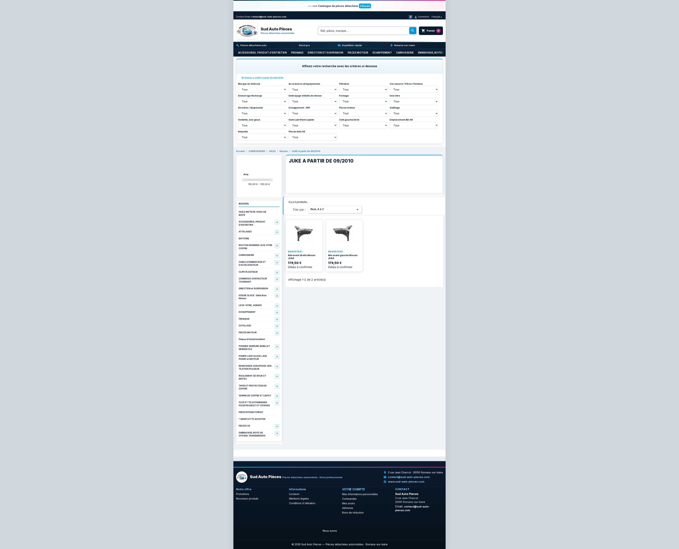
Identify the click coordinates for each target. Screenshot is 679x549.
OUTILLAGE (245, 325)
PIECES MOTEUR (248, 332)
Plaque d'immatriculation (252, 339)
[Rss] (247, 522)
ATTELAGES (245, 231)
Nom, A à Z (335, 209)
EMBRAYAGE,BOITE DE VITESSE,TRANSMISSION (252, 434)
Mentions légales (299, 498)
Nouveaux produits (247, 498)
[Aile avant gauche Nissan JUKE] (344, 234)
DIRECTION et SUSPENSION (253, 288)
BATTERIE (244, 238)
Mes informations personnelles (360, 494)
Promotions (242, 493)
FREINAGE (244, 319)
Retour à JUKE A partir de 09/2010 (264, 77)
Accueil (244, 203)
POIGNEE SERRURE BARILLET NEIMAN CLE (254, 348)
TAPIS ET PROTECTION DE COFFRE (253, 387)
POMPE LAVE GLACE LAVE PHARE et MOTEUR (253, 357)
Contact (240, 16)
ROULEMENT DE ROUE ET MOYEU (252, 377)
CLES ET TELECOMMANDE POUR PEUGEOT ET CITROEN (254, 404)
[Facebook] (410, 16)
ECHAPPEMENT (247, 312)
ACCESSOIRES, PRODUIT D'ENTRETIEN (252, 223)
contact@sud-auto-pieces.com (268, 16)
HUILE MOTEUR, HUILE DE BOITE (252, 213)
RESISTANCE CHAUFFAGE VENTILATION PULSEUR (255, 367)
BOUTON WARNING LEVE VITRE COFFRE (255, 247)
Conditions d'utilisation (302, 503)
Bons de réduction (353, 512)
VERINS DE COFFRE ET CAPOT (255, 395)
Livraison (294, 493)
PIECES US (244, 425)
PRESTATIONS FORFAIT (251, 412)
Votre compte (353, 489)
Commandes (349, 498)
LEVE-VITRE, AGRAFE (250, 305)
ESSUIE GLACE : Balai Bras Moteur (252, 297)
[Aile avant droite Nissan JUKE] (304, 234)
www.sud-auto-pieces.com (406, 481)
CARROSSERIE (246, 255)
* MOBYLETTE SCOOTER (252, 419)
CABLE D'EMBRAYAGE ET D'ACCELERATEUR (252, 263)
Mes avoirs (348, 503)
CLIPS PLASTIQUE (248, 272)
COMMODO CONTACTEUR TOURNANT (253, 280)
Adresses (347, 507)
